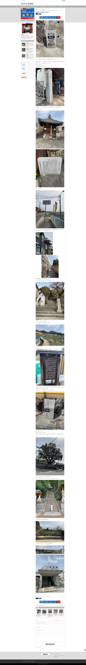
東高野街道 (43, 9)
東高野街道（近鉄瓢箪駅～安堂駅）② (40, 605)
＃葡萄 (52, 10)
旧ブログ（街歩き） (43, 6)
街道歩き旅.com (56, 656)
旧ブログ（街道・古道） (34, 6)
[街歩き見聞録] (27, 4)
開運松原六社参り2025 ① (25, 35)
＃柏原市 (46, 10)
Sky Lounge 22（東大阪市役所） (60, 605)
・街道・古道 (40, 9)
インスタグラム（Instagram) (52, 6)
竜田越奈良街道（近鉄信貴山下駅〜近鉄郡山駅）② (38, 615)
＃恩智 (40, 10)
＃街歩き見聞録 (55, 10)
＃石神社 (50, 10)
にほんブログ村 (23, 66)
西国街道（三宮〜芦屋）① (29, 43)
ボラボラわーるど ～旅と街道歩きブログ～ (59, 655)
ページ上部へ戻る (85, 650)
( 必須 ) (37, 627)
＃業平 (48, 10)
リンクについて (61, 6)
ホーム (25, 6)
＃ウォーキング (37, 10)
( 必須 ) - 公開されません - (40, 630)
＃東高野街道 (43, 10)
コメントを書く (60, 10)
